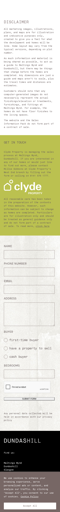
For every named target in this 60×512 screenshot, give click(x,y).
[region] (30, 492)
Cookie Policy (30, 496)
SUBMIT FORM (29, 399)
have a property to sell (30, 348)
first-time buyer (24, 340)
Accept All (30, 506)
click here (43, 226)
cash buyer (18, 357)
